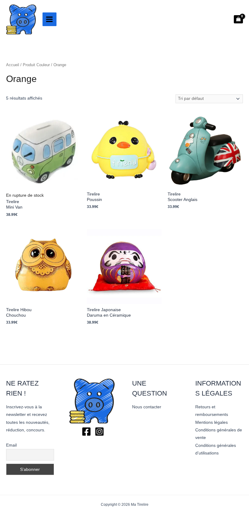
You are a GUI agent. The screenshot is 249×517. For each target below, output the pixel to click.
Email (11, 445)
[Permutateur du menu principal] (49, 19)
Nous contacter (146, 407)
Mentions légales (211, 422)
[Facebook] (86, 431)
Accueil (12, 65)
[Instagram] (99, 431)
